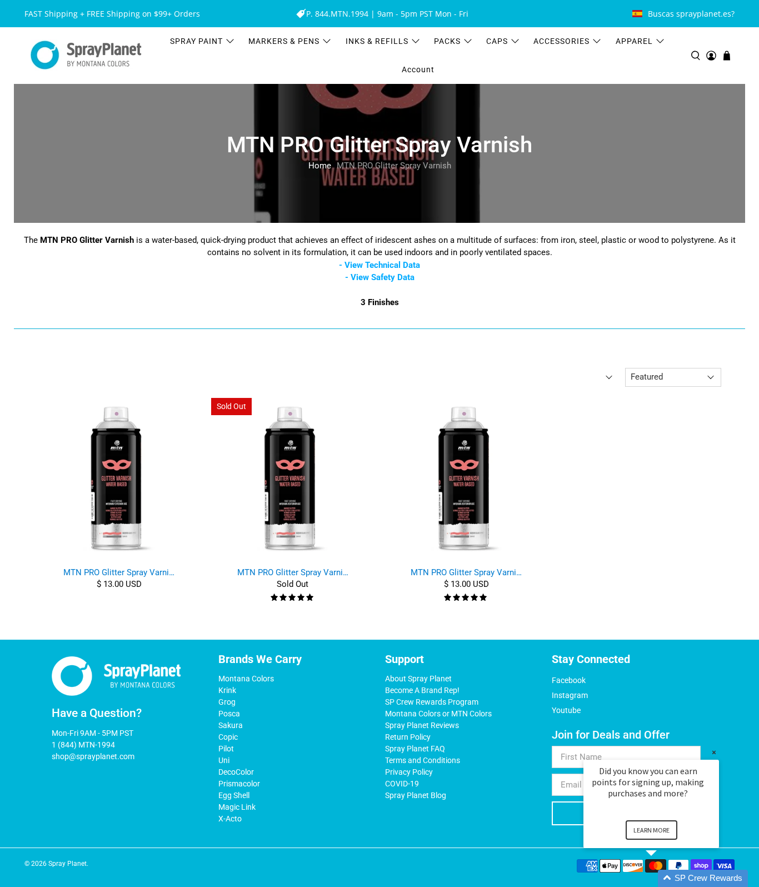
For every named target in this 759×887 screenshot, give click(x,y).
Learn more (651, 830)
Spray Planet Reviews (422, 725)
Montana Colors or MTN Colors (438, 713)
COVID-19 (402, 783)
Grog (227, 701)
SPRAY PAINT (196, 41)
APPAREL (634, 41)
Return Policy (408, 736)
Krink (227, 690)
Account (418, 69)
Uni (223, 760)
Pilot (226, 748)
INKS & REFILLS (377, 41)
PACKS (447, 41)
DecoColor (236, 772)
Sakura (230, 725)
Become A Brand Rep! (422, 690)
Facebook (569, 680)
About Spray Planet (418, 678)
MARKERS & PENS (283, 41)
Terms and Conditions (422, 760)
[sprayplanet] (86, 55)
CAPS (497, 41)
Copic (228, 736)
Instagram (570, 695)
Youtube (566, 710)
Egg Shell (233, 795)
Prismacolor (239, 783)
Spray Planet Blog (415, 795)
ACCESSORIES (561, 41)
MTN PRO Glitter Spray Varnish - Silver (292, 572)
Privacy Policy (409, 772)
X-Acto (230, 818)
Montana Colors (246, 678)
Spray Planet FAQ (415, 748)
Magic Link (237, 807)
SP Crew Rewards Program (431, 701)
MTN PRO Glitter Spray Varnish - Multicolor (466, 572)
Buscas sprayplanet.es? (691, 13)
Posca (229, 713)
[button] (664, 878)
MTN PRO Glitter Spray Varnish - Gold (118, 572)
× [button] (714, 752)
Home (319, 166)
